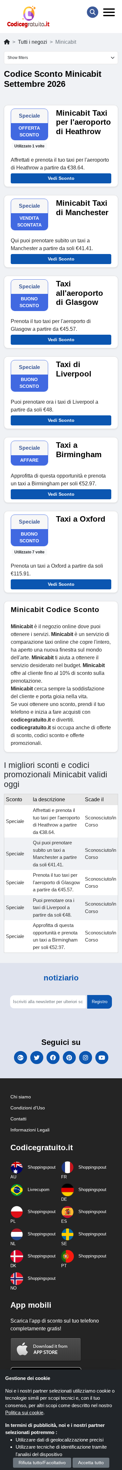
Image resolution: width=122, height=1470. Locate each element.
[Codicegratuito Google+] (20, 1057)
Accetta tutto (91, 1462)
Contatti (18, 1118)
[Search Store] (92, 12)
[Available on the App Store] (45, 1349)
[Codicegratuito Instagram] (85, 1057)
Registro (99, 1001)
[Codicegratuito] (28, 17)
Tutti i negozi (32, 42)
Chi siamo (20, 1096)
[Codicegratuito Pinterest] (69, 1057)
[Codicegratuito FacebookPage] (53, 1057)
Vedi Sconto (61, 178)
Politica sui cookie (24, 1412)
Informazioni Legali (29, 1129)
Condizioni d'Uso (27, 1107)
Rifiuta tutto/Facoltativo (42, 1462)
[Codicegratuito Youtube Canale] (101, 1057)
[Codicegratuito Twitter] (36, 1057)
